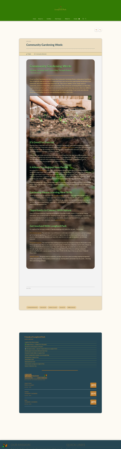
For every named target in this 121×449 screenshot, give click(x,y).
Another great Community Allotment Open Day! (36, 350)
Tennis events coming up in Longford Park (34, 363)
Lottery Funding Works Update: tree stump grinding (37, 355)
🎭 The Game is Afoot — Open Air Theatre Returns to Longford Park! (41, 348)
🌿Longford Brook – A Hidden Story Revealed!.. (36, 344)
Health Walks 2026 (29, 359)
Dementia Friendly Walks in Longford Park (35, 353)
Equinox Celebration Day (30, 366)
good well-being (60, 220)
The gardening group (35, 242)
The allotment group (35, 233)
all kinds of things (59, 195)
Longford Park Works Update (32, 342)
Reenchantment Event (30, 361)
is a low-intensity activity (68, 147)
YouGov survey (42, 170)
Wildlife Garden (34, 256)
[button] (83, 18)
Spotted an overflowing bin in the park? (34, 346)
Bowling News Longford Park (32, 357)
